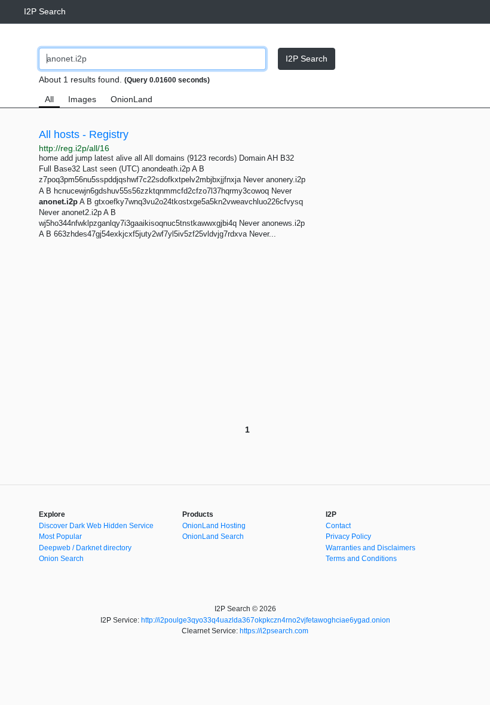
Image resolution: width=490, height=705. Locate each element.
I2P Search (45, 11)
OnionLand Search (213, 536)
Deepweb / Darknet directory (85, 547)
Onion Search (61, 558)
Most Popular (60, 536)
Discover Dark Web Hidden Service (96, 525)
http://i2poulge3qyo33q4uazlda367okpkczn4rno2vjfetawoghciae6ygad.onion (265, 620)
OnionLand (131, 99)
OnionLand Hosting (214, 525)
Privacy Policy (348, 536)
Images (82, 99)
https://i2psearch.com (274, 630)
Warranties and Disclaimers (370, 547)
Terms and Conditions (361, 558)
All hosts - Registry (83, 134)
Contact (338, 525)
